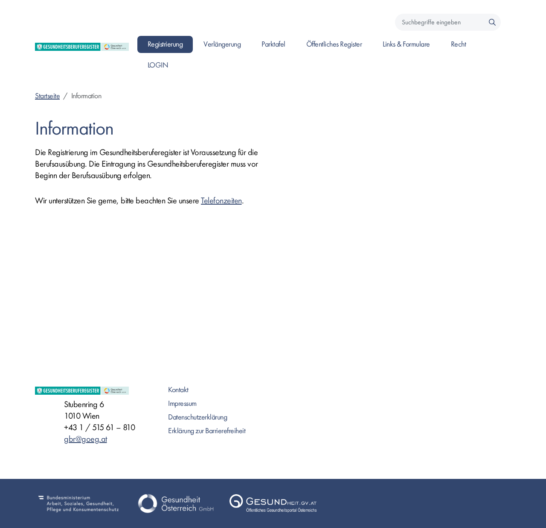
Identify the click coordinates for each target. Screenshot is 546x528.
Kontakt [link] (178, 389)
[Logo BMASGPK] (78, 503)
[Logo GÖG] (175, 503)
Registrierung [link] (165, 44)
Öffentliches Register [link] (334, 44)
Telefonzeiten (221, 200)
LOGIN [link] (158, 65)
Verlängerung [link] (222, 44)
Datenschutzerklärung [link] (197, 417)
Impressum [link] (182, 403)
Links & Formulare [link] (406, 44)
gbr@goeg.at (85, 439)
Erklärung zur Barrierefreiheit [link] (206, 430)
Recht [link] (458, 44)
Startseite (47, 95)
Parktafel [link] (273, 44)
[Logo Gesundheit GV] (273, 503)
